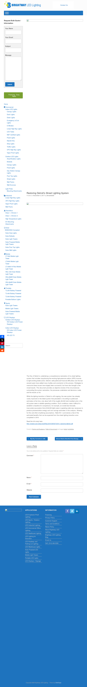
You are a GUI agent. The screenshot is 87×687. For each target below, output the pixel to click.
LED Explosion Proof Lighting (32, 516)
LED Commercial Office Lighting (33, 529)
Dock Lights (11, 114)
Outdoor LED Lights (11, 156)
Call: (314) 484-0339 (51, 543)
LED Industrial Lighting (32, 525)
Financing (48, 515)
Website (29, 490)
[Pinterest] (2, 343)
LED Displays (10, 317)
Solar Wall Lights (10, 250)
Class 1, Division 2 (11, 216)
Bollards (9, 162)
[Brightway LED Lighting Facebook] (67, 511)
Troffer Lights (11, 147)
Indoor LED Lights (11, 109)
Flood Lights (11, 168)
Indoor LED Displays (12, 328)
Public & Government (51, 429)
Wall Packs (10, 182)
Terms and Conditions (52, 524)
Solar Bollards (10, 236)
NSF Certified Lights (13, 135)
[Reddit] (2, 350)
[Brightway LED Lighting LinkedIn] (77, 511)
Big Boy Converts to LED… (37, 439)
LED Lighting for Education (30, 537)
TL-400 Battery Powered (13, 293)
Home (6, 104)
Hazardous (9, 210)
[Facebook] (2, 336)
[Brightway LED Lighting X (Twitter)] (72, 511)
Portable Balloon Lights (13, 299)
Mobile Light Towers (11, 308)
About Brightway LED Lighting (52, 531)
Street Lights (11, 179)
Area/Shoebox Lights (14, 159)
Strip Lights (10, 144)
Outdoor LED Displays (12, 320)
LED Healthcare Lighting (33, 533)
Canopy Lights (11, 111)
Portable (8, 288)
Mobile (8, 254)
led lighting (71, 429)
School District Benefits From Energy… (69, 439)
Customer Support (51, 521)
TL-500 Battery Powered (13, 296)
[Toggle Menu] (7, 13)
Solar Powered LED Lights (31, 551)
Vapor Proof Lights (13, 153)
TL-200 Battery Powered (13, 290)
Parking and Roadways (38, 429)
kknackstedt (50, 195)
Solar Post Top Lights (12, 247)
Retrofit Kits (11, 141)
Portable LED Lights (31, 558)
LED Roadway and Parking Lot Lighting (31, 542)
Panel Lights (11, 138)
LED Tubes (10, 132)
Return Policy (49, 527)
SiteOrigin (58, 682)
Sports (8, 303)
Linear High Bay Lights (14, 129)
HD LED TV (11, 335)
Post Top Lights (12, 176)
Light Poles (9, 189)
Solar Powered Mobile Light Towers (12, 243)
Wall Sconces (11, 185)
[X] (2, 340)
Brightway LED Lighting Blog (52, 536)
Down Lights (11, 117)
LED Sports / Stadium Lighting (32, 521)
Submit (10, 84)
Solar (7, 228)
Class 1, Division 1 (11, 213)
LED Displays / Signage (33, 561)
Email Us (48, 540)
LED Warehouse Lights (32, 547)
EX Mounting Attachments (9, 223)
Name (29, 477)
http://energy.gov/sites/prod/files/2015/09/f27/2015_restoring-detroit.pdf (50, 424)
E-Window (10, 126)
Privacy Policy (50, 518)
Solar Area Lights (11, 233)
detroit (65, 429)
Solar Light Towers (11, 239)
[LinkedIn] (2, 347)
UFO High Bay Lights (14, 150)
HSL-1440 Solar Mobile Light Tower (12, 273)
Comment (30, 455)
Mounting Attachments (14, 191)
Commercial (9, 107)
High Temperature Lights (13, 219)
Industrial (9, 195)
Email (29, 484)
